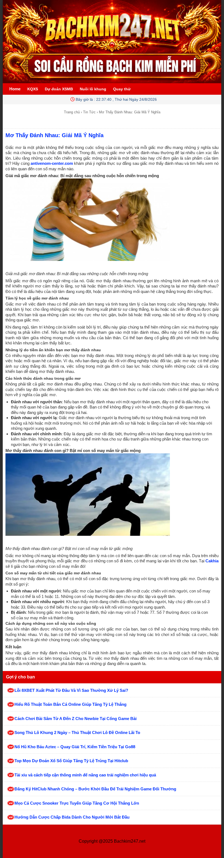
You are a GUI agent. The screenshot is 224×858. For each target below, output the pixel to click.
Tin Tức (89, 112)
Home (14, 89)
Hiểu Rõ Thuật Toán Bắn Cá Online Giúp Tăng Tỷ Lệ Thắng (70, 704)
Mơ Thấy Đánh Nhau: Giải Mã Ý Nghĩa (54, 135)
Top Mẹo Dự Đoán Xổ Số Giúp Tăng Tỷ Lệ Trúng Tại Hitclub (71, 760)
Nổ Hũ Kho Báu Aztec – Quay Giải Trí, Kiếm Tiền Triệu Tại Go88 (74, 746)
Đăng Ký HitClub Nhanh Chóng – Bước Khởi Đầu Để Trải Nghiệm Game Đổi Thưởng (95, 789)
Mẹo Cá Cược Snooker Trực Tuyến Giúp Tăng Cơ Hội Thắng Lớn (76, 803)
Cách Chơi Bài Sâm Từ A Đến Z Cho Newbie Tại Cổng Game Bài (75, 718)
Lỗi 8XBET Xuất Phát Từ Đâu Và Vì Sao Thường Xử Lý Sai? (71, 690)
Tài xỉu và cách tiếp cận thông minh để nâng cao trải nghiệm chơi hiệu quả (85, 775)
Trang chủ (72, 112)
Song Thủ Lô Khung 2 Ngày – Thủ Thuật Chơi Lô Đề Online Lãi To (77, 732)
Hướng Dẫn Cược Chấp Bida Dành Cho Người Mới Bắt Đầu (71, 817)
